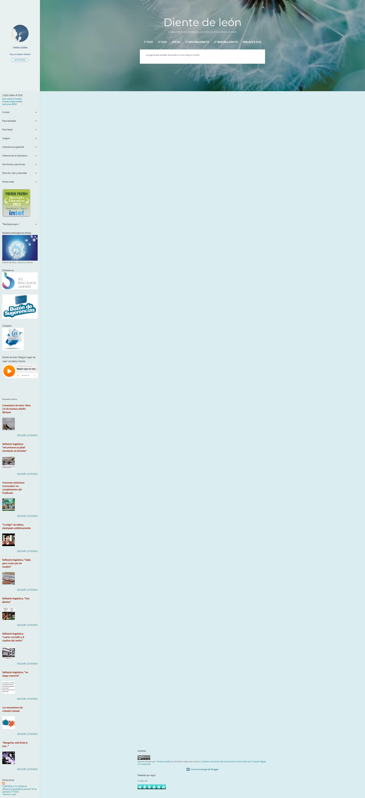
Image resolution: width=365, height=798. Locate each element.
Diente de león (202, 22)
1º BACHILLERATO (197, 41)
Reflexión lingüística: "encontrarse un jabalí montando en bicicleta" (14, 447)
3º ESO (162, 41)
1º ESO (148, 41)
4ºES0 (176, 41)
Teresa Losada (163, 761)
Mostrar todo (9, 794)
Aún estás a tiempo (12, 98)
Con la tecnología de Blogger (204, 769)
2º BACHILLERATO (226, 41)
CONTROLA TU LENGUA (14, 786)
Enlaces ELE (252, 41)
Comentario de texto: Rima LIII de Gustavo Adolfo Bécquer (16, 409)
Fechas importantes (12, 101)
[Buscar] (263, 7)
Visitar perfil (20, 60)
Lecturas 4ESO (9, 104)
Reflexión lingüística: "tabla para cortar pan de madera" (16, 563)
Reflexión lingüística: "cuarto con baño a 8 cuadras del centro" (13, 637)
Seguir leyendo (27, 435)
